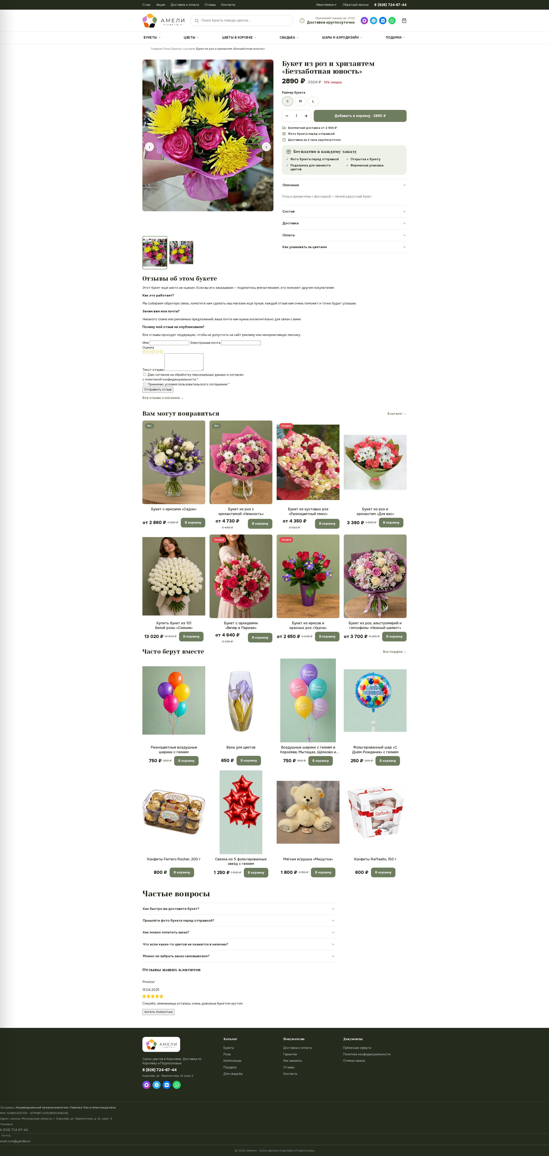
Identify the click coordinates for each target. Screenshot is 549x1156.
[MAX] (364, 20)
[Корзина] (404, 20)
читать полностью (158, 1012)
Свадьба (287, 37)
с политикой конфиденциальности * (170, 379)
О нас (146, 5)
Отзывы (210, 5)
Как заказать (292, 1061)
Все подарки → (395, 652)
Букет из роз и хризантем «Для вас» (375, 511)
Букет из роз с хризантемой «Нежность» (241, 511)
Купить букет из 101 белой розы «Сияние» (174, 625)
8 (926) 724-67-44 (14, 1130)
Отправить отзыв (158, 389)
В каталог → (397, 414)
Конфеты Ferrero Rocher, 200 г (174, 859)
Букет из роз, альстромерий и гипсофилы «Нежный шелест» (375, 625)
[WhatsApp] (392, 20)
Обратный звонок (356, 5)
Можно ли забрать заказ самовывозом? (176, 956)
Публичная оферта (357, 1048)
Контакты (228, 5)
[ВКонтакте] (382, 20)
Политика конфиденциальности (367, 1054)
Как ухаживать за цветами (304, 247)
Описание (290, 185)
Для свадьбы (233, 1074)
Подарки (393, 37)
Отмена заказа (354, 1061)
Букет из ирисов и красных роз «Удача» (308, 625)
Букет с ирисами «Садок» (173, 509)
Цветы (189, 37)
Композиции (232, 1061)
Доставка (290, 223)
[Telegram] (373, 20)
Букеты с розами (183, 49)
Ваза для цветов (240, 747)
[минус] (287, 116)
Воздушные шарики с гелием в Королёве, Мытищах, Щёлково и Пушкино (308, 749)
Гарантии (290, 1054)
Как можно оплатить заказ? (166, 932)
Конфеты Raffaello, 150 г (375, 859)
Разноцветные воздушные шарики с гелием (174, 749)
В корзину (193, 522)
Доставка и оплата (185, 5)
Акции (160, 5)
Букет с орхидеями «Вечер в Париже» (241, 625)
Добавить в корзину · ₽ (360, 116)
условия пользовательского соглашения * (197, 384)
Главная (156, 49)
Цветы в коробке (237, 37)
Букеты (150, 37)
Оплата (288, 235)
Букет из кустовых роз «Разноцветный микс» (308, 511)
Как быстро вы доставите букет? (171, 909)
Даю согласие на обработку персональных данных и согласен (192, 377)
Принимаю (189, 384)
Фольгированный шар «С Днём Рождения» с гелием (375, 749)
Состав (288, 211)
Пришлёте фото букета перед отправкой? (178, 920)
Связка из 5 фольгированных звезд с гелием (241, 861)
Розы (166, 49)
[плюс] (306, 116)
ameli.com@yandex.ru (15, 1141)
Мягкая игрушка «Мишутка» (308, 859)
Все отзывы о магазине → (163, 398)
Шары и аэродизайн (340, 37)
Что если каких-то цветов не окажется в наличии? (185, 944)
